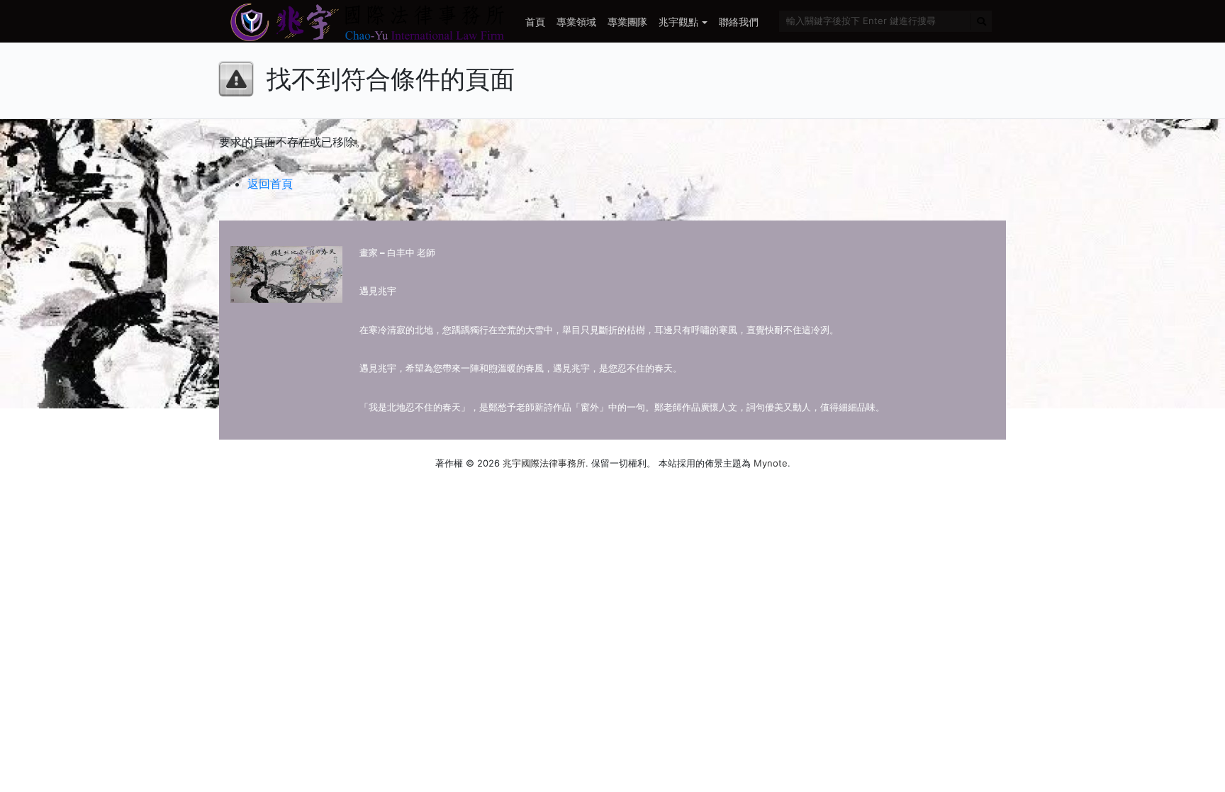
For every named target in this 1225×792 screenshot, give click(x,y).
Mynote (771, 463)
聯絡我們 (739, 22)
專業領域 (576, 22)
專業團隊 (627, 22)
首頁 (535, 22)
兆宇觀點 (678, 22)
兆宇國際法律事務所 (544, 463)
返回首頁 (270, 184)
